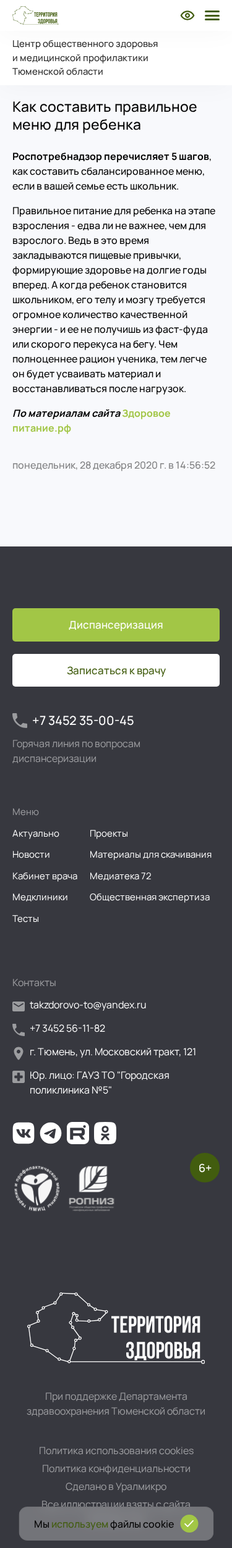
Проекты (109, 833)
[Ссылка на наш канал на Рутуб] (78, 1133)
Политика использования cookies (116, 1450)
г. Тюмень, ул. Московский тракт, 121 (113, 1051)
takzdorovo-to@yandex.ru (88, 1004)
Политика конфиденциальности (116, 1468)
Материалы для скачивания (151, 854)
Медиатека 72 (121, 875)
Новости (31, 854)
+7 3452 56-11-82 (67, 1028)
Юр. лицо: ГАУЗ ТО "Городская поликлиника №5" (100, 1082)
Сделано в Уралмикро (116, 1486)
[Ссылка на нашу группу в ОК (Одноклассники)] (105, 1133)
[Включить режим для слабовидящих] (187, 15)
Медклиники (40, 896)
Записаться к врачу (116, 670)
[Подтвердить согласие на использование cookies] (189, 1524)
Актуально (35, 833)
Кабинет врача (44, 875)
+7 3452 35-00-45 (83, 720)
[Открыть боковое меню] (211, 15)
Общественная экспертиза (150, 896)
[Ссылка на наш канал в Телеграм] (51, 1133)
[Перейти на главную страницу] (35, 15)
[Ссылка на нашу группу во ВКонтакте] (23, 1133)
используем (79, 1524)
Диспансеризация (116, 624)
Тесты (25, 918)
